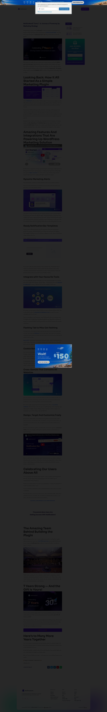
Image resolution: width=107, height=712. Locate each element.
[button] (70, 345)
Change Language (64, 9)
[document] (53, 356)
